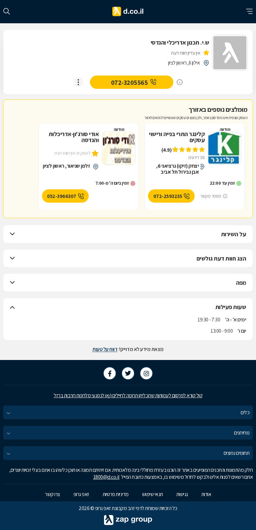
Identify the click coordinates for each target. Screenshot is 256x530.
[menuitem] (128, 412)
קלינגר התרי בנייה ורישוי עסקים (177, 137)
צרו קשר (52, 494)
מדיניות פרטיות (116, 494)
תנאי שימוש (152, 494)
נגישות (182, 494)
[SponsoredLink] (180, 82)
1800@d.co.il (106, 476)
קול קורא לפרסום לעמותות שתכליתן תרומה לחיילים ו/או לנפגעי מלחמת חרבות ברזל (128, 395)
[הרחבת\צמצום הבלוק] (12, 234)
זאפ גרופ (81, 494)
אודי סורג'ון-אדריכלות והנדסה (74, 137)
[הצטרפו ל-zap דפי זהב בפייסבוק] (109, 373)
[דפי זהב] (128, 12)
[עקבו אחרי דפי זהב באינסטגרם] (146, 373)
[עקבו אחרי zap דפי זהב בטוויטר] (128, 373)
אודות (206, 494)
